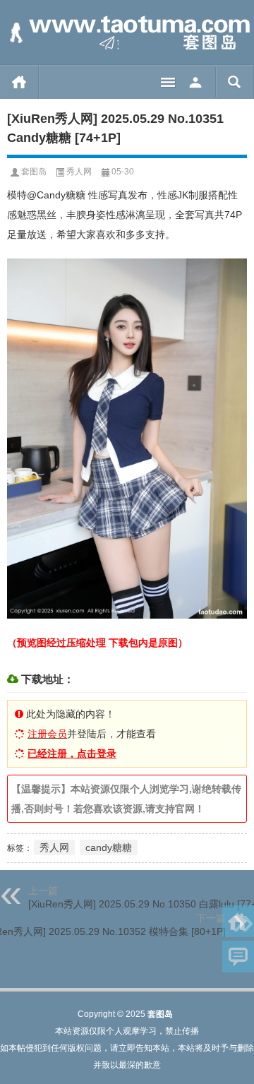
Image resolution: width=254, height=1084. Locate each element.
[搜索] (234, 82)
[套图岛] (127, 33)
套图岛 (34, 172)
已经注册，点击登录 (72, 753)
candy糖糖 (108, 847)
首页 (19, 82)
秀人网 (79, 172)
